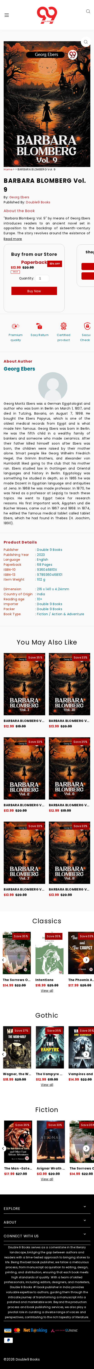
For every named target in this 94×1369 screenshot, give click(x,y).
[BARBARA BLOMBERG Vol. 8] (69, 853)
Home (8, 169)
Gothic (46, 1015)
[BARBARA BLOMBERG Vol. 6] (69, 768)
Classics (46, 921)
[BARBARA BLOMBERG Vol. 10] (69, 684)
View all (47, 990)
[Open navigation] (13, 15)
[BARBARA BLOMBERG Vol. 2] (24, 768)
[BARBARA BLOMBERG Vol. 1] (24, 684)
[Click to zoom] (86, 42)
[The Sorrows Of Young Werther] (16, 953)
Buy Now (34, 291)
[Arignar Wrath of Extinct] (49, 1141)
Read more (13, 239)
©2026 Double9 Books (21, 1359)
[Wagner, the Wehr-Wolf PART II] (16, 1047)
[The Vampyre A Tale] (49, 1047)
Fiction (47, 1109)
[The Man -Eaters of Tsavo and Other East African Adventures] (16, 1141)
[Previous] (3, 960)
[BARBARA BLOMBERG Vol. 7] (24, 853)
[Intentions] (49, 953)
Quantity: (26, 278)
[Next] (86, 960)
